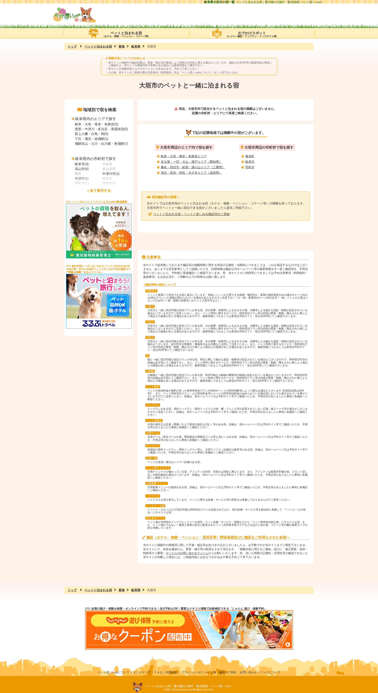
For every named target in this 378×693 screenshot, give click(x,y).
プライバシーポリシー (195, 672)
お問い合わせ (248, 672)
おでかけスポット (252, 34)
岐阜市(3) (82, 164)
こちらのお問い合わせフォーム (188, 553)
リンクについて (270, 672)
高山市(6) (82, 169)
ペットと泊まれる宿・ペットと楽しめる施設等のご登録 (191, 214)
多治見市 (109, 169)
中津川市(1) (110, 173)
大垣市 (107, 164)
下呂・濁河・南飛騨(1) (91, 139)
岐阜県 (135, 46)
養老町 (249, 156)
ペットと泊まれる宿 (126, 34)
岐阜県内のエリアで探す (95, 119)
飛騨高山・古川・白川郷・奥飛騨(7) (101, 143)
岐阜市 (249, 161)
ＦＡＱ (158, 672)
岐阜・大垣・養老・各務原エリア (184, 156)
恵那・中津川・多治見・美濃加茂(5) (101, 129)
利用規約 (171, 672)
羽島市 (249, 167)
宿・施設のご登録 (224, 672)
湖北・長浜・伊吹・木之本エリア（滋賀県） (191, 172)
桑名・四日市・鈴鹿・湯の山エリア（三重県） (193, 167)
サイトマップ (141, 672)
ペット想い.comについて (196, 72)
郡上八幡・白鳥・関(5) (91, 134)
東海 (122, 46)
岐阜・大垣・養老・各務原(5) (96, 124)
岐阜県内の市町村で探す (95, 159)
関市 (78, 173)
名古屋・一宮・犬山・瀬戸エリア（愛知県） (191, 161)
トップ (72, 46)
